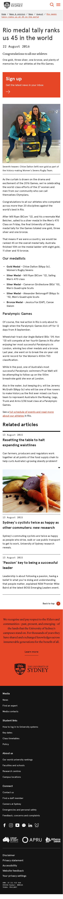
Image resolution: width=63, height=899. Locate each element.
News (31, 14)
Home (3, 14)
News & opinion (17, 14)
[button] (52, 5)
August (39, 14)
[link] (31, 700)
